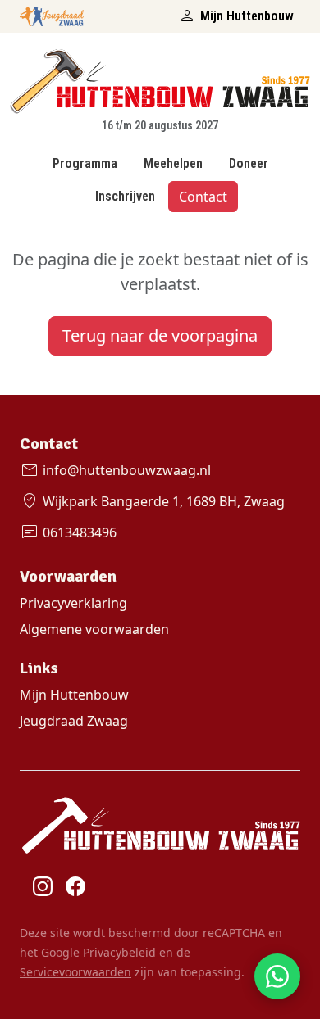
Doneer (248, 163)
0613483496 (68, 532)
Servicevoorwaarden (75, 972)
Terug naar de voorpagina (160, 335)
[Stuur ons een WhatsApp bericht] (277, 976)
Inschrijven (125, 196)
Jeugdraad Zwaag (74, 721)
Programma (85, 163)
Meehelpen (173, 163)
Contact (203, 197)
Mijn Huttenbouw (235, 16)
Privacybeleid (119, 952)
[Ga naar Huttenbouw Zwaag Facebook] (75, 885)
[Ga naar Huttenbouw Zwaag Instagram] (43, 885)
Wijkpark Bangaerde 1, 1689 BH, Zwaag (152, 501)
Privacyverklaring (73, 603)
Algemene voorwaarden (94, 629)
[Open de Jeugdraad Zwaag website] (52, 13)
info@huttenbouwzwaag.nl (115, 470)
